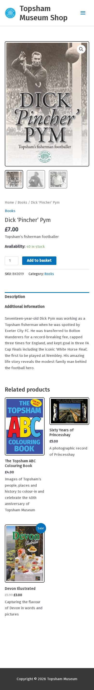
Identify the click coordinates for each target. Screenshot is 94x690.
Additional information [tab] (25, 306)
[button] (81, 49)
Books (22, 202)
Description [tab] (15, 297)
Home (9, 202)
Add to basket (39, 260)
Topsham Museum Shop (44, 13)
